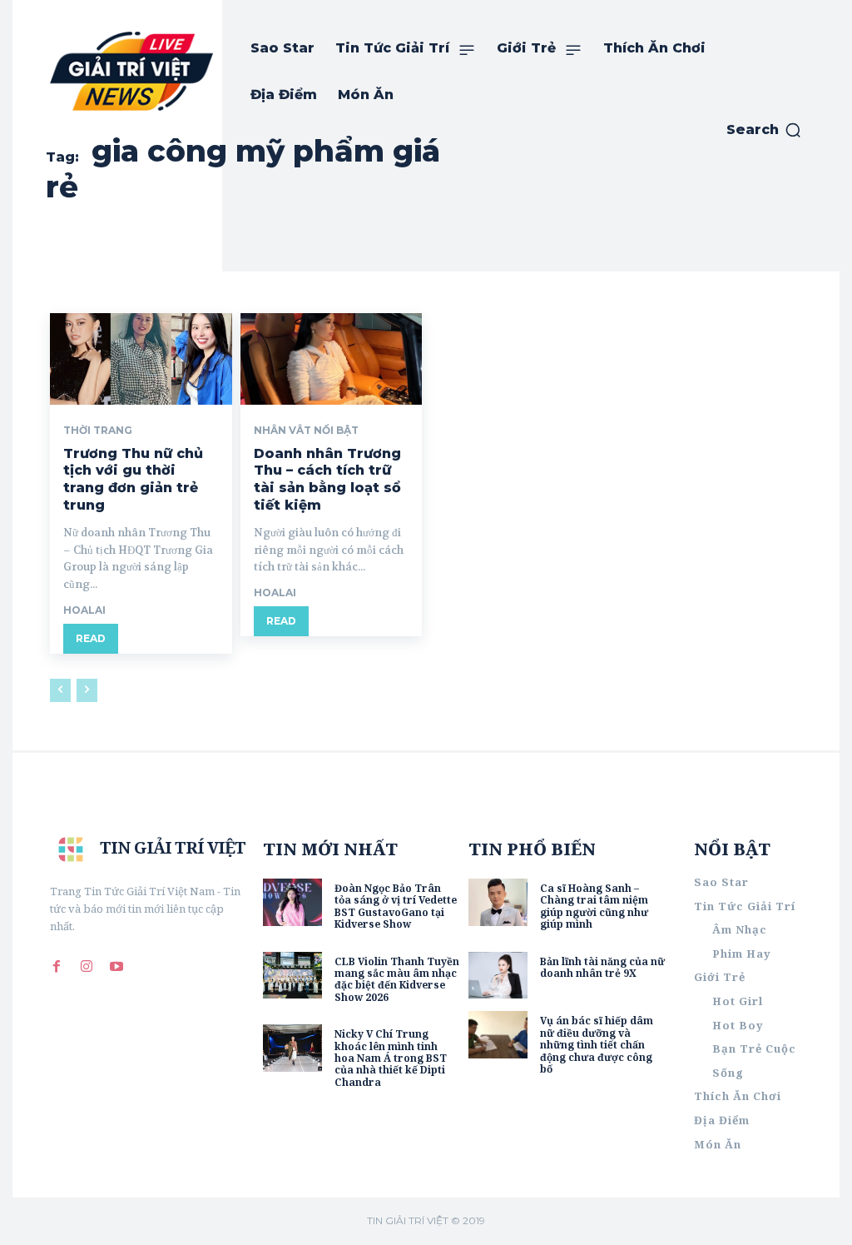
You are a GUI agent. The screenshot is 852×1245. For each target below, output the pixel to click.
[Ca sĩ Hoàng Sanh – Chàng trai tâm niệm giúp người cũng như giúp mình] (498, 902)
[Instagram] (86, 966)
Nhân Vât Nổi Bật (306, 431)
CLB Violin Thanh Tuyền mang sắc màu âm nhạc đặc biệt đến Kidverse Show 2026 (396, 979)
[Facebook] (56, 966)
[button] (764, 130)
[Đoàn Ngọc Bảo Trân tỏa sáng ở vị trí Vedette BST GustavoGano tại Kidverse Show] (292, 902)
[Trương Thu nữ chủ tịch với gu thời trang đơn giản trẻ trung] (141, 358)
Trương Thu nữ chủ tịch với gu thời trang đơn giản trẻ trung (133, 479)
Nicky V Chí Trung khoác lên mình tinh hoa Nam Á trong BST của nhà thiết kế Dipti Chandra (390, 1058)
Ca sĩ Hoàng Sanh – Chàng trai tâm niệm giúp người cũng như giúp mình (594, 906)
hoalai (84, 610)
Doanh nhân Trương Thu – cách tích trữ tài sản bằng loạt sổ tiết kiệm (327, 479)
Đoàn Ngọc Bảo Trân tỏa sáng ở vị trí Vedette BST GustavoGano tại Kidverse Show (395, 906)
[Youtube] (116, 966)
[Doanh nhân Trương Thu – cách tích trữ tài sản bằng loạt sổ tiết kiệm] (331, 358)
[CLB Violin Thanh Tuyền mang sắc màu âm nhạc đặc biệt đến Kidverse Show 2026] (292, 975)
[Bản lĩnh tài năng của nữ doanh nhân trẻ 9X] (498, 975)
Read (91, 638)
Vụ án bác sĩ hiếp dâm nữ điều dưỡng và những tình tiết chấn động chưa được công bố (596, 1044)
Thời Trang (97, 431)
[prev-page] (60, 690)
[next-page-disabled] (87, 690)
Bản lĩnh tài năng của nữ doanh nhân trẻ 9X (602, 967)
